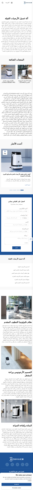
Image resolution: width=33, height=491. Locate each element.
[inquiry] (31, 239)
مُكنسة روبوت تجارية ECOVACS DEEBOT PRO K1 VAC (8, 81)
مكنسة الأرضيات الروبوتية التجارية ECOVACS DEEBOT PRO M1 (24, 81)
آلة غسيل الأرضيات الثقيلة (23, 267)
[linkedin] (27, 464)
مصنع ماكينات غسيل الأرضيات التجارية (20, 276)
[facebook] (22, 464)
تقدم (16, 247)
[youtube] (17, 464)
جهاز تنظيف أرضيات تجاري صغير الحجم (20, 273)
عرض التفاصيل (24, 71)
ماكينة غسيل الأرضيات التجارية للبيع (21, 270)
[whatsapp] (7, 464)
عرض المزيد (27, 185)
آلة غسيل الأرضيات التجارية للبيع (22, 282)
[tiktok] (12, 464)
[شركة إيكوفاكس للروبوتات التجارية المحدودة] (27, 3)
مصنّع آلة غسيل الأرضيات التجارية (22, 279)
